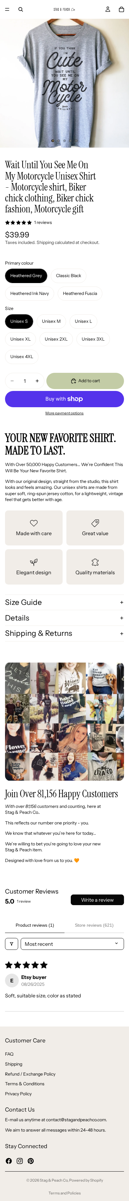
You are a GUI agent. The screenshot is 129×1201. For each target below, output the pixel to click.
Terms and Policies (65, 1193)
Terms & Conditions (24, 1084)
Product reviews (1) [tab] (35, 925)
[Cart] (121, 9)
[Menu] (7, 9)
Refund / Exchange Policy (30, 1074)
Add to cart (89, 380)
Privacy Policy (18, 1093)
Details (17, 617)
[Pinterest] (30, 1160)
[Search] (21, 9)
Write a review (97, 900)
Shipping (13, 1064)
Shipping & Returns (38, 633)
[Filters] (11, 944)
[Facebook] (9, 1160)
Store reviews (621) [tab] (94, 925)
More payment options (64, 413)
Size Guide (23, 602)
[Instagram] (19, 1160)
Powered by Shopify (86, 1180)
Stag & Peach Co (54, 1180)
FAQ (9, 1054)
